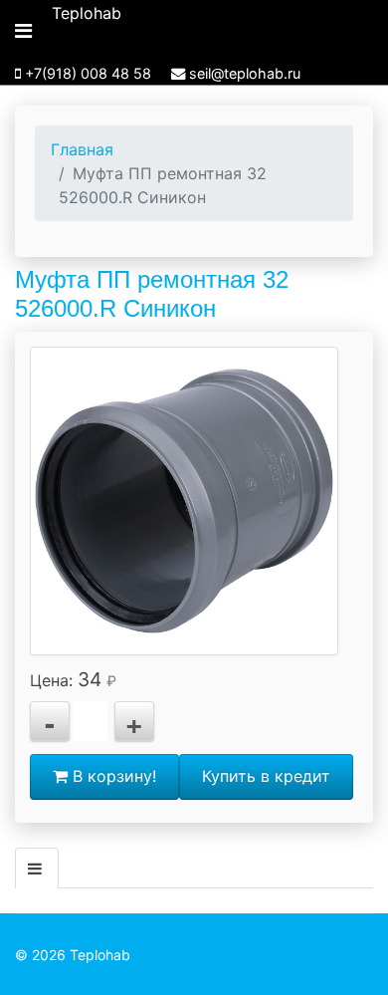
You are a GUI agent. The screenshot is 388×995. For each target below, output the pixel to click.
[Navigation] (23, 31)
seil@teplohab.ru (244, 73)
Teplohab (86, 13)
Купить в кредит (266, 776)
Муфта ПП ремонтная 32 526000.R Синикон (152, 294)
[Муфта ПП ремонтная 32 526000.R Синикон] (184, 501)
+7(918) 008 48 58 (88, 73)
